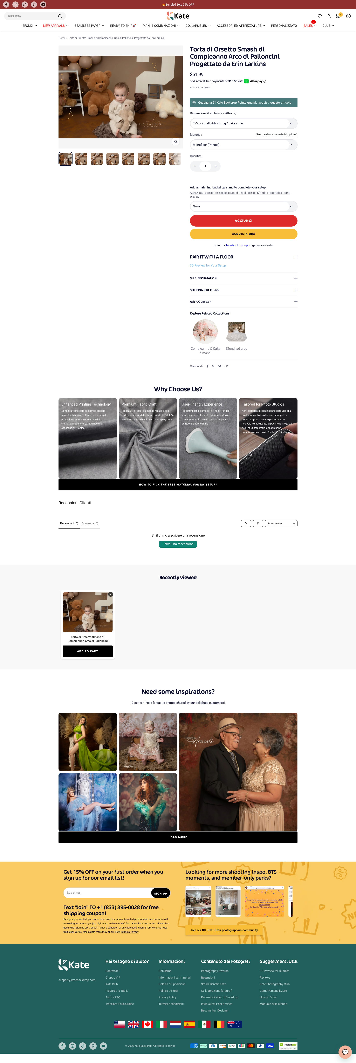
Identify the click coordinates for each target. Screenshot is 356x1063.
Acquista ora (243, 234)
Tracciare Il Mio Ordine (119, 1004)
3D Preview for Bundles (274, 971)
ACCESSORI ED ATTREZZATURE (239, 26)
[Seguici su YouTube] (43, 4)
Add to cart (87, 651)
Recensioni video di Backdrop (219, 997)
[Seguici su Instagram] (15, 4)
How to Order (268, 997)
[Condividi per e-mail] (226, 366)
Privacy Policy (167, 997)
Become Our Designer (214, 1010)
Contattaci (112, 971)
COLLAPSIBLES (196, 26)
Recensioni (208, 977)
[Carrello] (338, 16)
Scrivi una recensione (178, 544)
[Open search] (246, 523)
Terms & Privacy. (130, 932)
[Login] (329, 16)
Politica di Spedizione (172, 984)
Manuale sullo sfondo (273, 1004)
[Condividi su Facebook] (207, 366)
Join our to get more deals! (244, 245)
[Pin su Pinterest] (213, 366)
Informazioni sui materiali (175, 977)
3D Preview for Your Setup (208, 265)
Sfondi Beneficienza (213, 984)
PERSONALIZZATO (284, 26)
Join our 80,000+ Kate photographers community (224, 930)
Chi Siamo (165, 971)
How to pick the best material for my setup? (178, 484)
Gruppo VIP (112, 977)
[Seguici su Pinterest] (34, 4)
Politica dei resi (168, 990)
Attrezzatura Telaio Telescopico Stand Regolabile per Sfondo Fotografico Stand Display (240, 195)
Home (62, 38)
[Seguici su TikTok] (25, 4)
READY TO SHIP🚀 (123, 26)
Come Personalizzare (273, 990)
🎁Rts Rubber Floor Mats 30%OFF (178, 4)
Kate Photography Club (275, 984)
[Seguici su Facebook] (6, 4)
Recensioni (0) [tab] (69, 523)
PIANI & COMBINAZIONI (159, 26)
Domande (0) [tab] (90, 523)
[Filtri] (258, 523)
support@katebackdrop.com (77, 980)
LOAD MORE (178, 837)
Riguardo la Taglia (116, 990)
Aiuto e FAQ (112, 997)
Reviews (265, 977)
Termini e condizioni (171, 1004)
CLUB (326, 26)
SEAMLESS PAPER (87, 26)
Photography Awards (214, 971)
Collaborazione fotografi (216, 990)
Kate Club (111, 984)
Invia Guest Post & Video (216, 1004)
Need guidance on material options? (276, 134)
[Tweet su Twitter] (219, 366)
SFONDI (27, 26)
